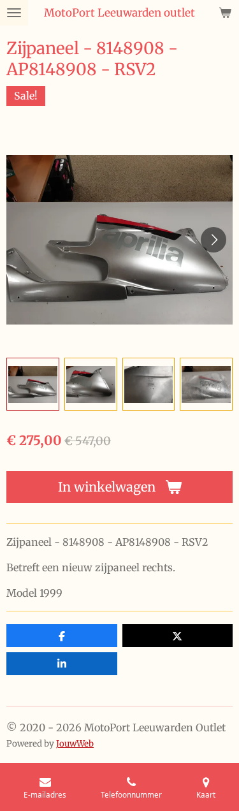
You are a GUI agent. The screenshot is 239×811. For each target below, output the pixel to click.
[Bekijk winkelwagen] (225, 13)
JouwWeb (75, 743)
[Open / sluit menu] (14, 13)
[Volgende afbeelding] (213, 239)
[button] (32, 384)
